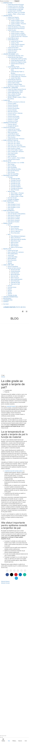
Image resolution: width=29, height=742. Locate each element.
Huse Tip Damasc (12, 156)
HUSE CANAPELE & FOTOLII (10, 201)
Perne (9, 225)
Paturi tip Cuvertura (13, 111)
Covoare (10, 285)
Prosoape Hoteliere (16, 186)
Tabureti (10, 263)
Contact (6, 688)
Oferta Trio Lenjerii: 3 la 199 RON (16, 12)
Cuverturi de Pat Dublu (13, 116)
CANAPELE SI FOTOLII (10, 122)
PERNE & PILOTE (7, 223)
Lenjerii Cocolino (12, 30)
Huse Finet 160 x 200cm (14, 143)
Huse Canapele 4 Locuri (14, 207)
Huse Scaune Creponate (14, 215)
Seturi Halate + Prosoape (17, 193)
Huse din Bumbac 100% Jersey (17, 146)
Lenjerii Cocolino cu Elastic (17, 33)
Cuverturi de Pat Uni (13, 106)
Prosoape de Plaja (13, 199)
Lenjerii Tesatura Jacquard (17, 44)
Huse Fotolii (11, 202)
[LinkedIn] (18, 570)
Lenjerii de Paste (12, 52)
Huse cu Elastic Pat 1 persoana (16, 151)
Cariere (6, 684)
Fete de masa (13, 266)
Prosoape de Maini (15, 185)
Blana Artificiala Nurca (14, 169)
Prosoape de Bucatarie (17, 188)
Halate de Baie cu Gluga (17, 196)
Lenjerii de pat (18, 730)
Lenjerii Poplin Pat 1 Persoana (18, 76)
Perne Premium (15, 228)
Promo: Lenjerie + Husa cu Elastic (16, 158)
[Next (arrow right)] (2, 737)
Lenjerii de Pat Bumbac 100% (11, 605)
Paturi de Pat (7, 631)
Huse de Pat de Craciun (14, 159)
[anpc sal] (7, 722)
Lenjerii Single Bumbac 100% (15, 92)
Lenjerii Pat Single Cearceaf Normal (17, 89)
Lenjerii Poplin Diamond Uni (18, 75)
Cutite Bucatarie (15, 273)
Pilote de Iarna (14, 244)
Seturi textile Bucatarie (16, 279)
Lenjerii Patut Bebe (16, 78)
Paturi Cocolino (11, 137)
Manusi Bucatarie (15, 274)
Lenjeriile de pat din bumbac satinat (13, 471)
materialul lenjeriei (11, 406)
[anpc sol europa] (19, 722)
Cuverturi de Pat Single (13, 118)
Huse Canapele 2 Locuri (14, 204)
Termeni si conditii (9, 681)
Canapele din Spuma (13, 126)
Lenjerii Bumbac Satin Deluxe (15, 57)
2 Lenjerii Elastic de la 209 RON (16, 7)
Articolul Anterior (5, 581)
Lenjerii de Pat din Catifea (18, 35)
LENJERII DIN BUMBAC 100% (11, 54)
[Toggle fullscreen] (4, 735)
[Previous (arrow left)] (0, 737)
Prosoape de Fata (15, 183)
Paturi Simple (11, 164)
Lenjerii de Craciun (12, 51)
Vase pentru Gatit (15, 284)
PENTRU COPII (7, 249)
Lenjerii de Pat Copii (13, 250)
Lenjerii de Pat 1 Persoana (11, 618)
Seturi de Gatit (14, 276)
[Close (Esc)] (0, 735)
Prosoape (10, 177)
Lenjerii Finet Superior (13, 17)
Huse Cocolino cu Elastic (14, 135)
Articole (18, 321)
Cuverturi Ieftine (12, 114)
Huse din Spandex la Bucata (16, 214)
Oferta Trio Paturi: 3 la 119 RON (16, 162)
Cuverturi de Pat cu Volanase (15, 113)
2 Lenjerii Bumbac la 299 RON (15, 9)
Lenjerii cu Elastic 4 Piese (17, 22)
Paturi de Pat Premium (13, 170)
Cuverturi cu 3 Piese (13, 119)
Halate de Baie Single (16, 194)
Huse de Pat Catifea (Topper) (15, 150)
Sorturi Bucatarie (15, 281)
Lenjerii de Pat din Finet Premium (16, 28)
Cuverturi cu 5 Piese (13, 121)
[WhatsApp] (21, 570)
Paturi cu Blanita (12, 166)
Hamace (10, 261)
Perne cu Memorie (15, 231)
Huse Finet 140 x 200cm (15, 145)
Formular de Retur (9, 677)
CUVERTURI (6, 100)
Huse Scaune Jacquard (14, 220)
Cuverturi (6, 636)
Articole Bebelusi (12, 258)
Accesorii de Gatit (15, 269)
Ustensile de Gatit (15, 282)
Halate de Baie (11, 191)
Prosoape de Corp (15, 182)
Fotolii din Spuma (12, 124)
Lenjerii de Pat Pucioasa (10, 614)
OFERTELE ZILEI (7, 3)
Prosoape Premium (16, 180)
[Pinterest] (14, 570)
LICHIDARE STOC (7, 300)
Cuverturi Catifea (12, 103)
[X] (11, 570)
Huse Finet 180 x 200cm (14, 142)
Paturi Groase (12, 167)
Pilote (9, 234)
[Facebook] (7, 570)
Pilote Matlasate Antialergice (18, 236)
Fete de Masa (8, 653)
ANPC (5, 691)
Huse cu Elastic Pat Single (14, 94)
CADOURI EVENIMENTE (10, 297)
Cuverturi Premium (13, 108)
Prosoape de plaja (12, 295)
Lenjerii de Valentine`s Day (14, 49)
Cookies (6, 686)
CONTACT (6, 301)
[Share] (2, 735)
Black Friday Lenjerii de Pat (11, 625)
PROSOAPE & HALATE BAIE (10, 175)
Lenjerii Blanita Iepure (13, 38)
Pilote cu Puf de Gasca (16, 247)
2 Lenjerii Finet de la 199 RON (15, 6)
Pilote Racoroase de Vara (18, 239)
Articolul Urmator (5, 583)
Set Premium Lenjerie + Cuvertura (16, 86)
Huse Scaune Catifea (13, 212)
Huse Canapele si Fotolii (10, 655)
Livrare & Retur (8, 674)
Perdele (10, 292)
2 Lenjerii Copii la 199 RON (15, 11)
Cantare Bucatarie (15, 271)
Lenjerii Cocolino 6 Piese (17, 31)
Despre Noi (7, 670)
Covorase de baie (12, 198)
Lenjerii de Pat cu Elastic (10, 616)
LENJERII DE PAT (7, 15)
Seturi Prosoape (15, 190)
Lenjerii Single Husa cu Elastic (15, 91)
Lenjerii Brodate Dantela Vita (18, 60)
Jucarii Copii (11, 255)
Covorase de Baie (9, 660)
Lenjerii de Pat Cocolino (14, 129)
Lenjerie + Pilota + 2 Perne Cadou (16, 14)
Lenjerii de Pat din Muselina (15, 81)
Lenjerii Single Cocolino (14, 95)
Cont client (6, 304)
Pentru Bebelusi (13, 253)
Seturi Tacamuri (15, 277)
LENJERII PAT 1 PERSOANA (10, 87)
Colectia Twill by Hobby (13, 83)
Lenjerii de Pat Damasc (17, 41)
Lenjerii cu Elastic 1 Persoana (18, 23)
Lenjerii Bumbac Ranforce (14, 79)
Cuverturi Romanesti (13, 105)
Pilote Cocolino (12, 132)
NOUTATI (7, 298)
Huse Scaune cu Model (13, 218)
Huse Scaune (7, 650)
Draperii (10, 289)
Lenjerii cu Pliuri (15, 43)
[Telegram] (25, 570)
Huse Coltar (11, 209)
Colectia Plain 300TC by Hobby (19, 59)
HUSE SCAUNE (8, 210)
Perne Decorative (15, 233)
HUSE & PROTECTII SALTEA (10, 140)
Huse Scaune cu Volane (14, 217)
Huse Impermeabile (13, 153)
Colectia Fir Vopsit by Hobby (15, 84)
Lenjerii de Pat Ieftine (13, 47)
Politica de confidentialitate (11, 679)
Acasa (12, 321)
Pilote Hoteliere (15, 245)
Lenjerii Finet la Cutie (14, 25)
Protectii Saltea (11, 154)
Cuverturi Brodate (12, 110)
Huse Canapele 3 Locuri (14, 206)
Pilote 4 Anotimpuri (15, 237)
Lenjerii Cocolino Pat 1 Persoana (19, 36)
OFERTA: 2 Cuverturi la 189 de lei (16, 102)
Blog (5, 672)
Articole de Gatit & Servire (14, 268)
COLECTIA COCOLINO (9, 127)
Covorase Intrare (12, 287)
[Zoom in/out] (5, 735)
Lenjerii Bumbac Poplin (13, 67)
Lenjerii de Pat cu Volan (17, 46)
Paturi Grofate (11, 172)
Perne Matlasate (15, 226)
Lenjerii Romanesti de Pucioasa (16, 4)
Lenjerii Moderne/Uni (13, 39)
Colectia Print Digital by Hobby (18, 62)
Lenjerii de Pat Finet (9, 609)
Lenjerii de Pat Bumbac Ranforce (12, 607)
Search (17, 1)
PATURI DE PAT (7, 161)
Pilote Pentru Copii (15, 241)
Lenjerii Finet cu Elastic (13, 19)
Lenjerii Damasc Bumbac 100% (16, 55)
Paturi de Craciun (13, 174)
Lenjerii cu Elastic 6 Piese (17, 20)
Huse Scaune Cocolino (13, 221)
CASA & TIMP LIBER (8, 265)
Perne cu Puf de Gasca (17, 229)
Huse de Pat (7, 633)
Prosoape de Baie (15, 178)
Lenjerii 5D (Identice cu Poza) (16, 27)
